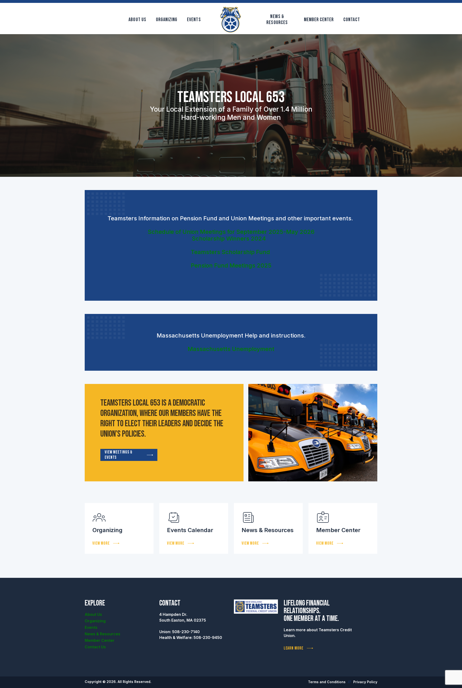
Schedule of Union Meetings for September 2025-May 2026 (231, 231)
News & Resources (277, 19)
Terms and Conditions (327, 682)
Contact (351, 20)
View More (101, 543)
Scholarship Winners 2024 (229, 238)
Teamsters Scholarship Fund (230, 251)
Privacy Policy (365, 682)
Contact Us (95, 646)
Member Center (319, 20)
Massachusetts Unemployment (231, 348)
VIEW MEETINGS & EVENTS (118, 455)
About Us (137, 20)
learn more (293, 648)
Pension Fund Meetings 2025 (231, 265)
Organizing (167, 20)
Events (194, 20)
